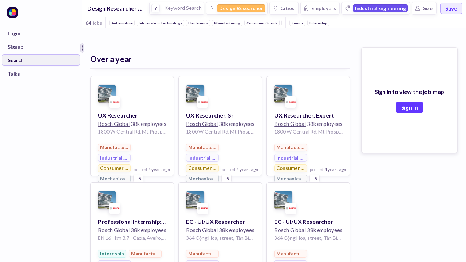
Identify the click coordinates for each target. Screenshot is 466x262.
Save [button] (451, 8)
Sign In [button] (409, 107)
